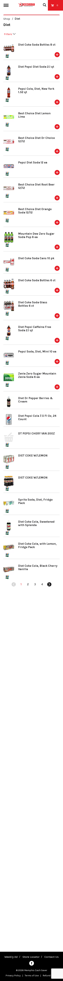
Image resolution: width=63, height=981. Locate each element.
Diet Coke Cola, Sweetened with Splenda (36, 523)
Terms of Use (32, 975)
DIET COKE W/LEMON (33, 455)
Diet (17, 18)
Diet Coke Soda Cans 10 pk (36, 258)
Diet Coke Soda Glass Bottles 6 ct (32, 304)
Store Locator (31, 956)
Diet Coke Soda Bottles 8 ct (36, 44)
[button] (57, 54)
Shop (6, 18)
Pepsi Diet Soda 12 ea (32, 162)
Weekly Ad (11, 956)
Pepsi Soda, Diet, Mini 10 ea (37, 351)
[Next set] (49, 584)
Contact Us (51, 956)
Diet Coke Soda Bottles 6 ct (36, 280)
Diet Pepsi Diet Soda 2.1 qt (36, 66)
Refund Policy (50, 975)
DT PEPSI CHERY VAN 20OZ (36, 433)
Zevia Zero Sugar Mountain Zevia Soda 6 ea (37, 375)
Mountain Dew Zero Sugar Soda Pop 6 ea (36, 235)
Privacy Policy (13, 975)
